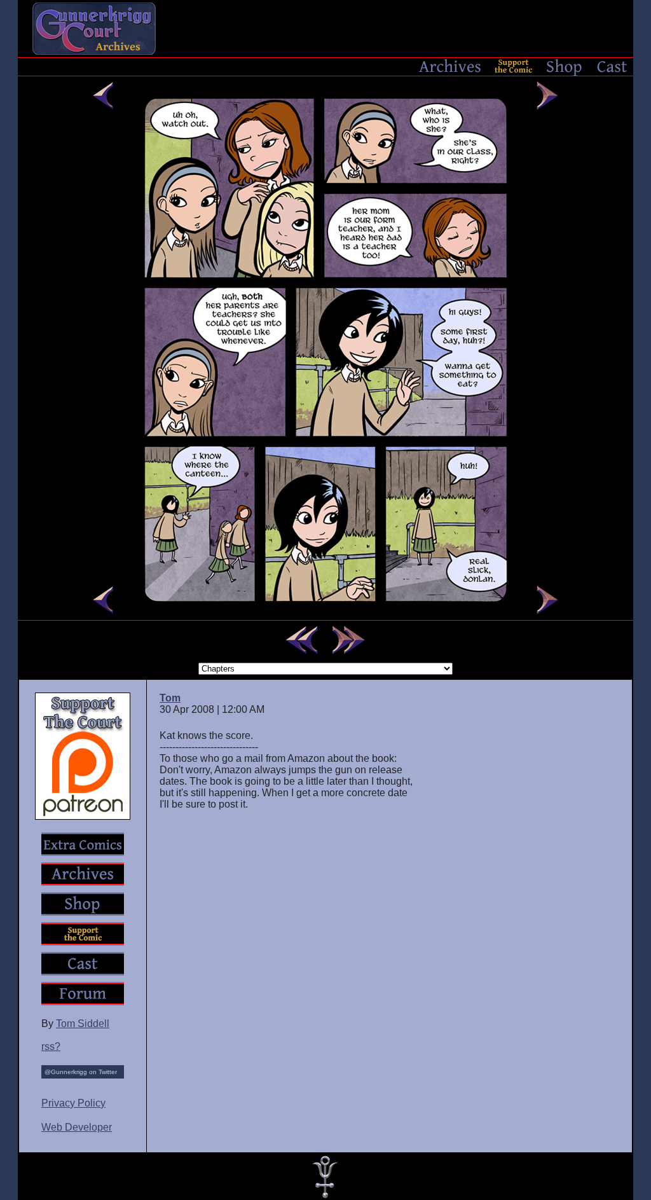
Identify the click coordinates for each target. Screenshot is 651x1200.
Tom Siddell (82, 1023)
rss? (50, 1046)
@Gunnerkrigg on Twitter (81, 1071)
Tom (170, 698)
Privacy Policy (73, 1103)
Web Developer (76, 1127)
